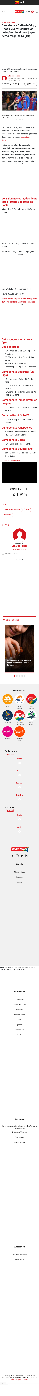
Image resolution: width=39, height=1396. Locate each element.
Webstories (11, 619)
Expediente (19, 1025)
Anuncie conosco (19, 1142)
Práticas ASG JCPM (19, 1004)
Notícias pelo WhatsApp (19, 1132)
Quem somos (19, 999)
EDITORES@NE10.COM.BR (19, 1379)
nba (27, 510)
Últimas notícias (19, 872)
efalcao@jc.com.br (19, 549)
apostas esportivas (12, 510)
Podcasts (19, 877)
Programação (19, 1137)
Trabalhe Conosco (19, 1035)
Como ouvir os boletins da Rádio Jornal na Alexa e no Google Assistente (19, 1127)
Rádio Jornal (19, 1259)
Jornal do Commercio (19, 1254)
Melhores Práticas (19, 1015)
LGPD (19, 1020)
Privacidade (19, 1009)
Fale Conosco (19, 1030)
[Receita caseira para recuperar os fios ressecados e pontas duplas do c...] (19, 648)
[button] (14, 676)
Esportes (19, 882)
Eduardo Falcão (14, 76)
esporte (7, 515)
